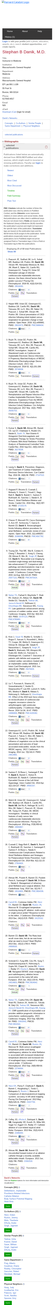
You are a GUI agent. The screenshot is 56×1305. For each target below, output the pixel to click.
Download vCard (9, 112)
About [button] (25, 31)
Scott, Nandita (10, 1295)
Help (40, 31)
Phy (22, 293)
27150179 (22, 506)
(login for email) (23, 112)
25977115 (13, 578)
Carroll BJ (13, 902)
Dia (22, 626)
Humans (15, 296)
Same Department (12, 126)
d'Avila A (22, 1119)
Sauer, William (10, 1244)
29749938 (19, 369)
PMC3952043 (14, 1024)
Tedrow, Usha (10, 1239)
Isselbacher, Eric (11, 1290)
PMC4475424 (31, 578)
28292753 (13, 411)
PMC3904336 (37, 891)
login (38, 163)
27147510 (40, 475)
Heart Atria (8, 1201)
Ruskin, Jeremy (11, 1217)
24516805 (19, 891)
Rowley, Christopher (12, 1269)
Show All (12, 252)
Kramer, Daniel (10, 1242)
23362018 (28, 1161)
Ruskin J (24, 1091)
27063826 (19, 863)
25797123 (23, 617)
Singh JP (32, 556)
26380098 (19, 536)
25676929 (30, 669)
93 (29, 1027)
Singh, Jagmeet (11, 1226)
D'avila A (24, 969)
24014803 (13, 982)
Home (10, 31)
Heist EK (12, 1086)
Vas (22, 417)
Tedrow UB (33, 600)
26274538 (19, 449)
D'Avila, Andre (10, 1223)
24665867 (19, 827)
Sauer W (19, 637)
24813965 (13, 755)
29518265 (19, 286)
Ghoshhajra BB (15, 606)
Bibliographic (11, 141)
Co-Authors (21, 123)
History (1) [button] (10, 37)
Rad (22, 584)
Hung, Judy (9, 1287)
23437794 (31, 1102)
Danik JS (21, 433)
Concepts (9, 123)
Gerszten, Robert (11, 1271)
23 (29, 1136)
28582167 (31, 786)
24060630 (13, 946)
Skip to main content (12, 3)
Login (5, 41)
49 (29, 540)
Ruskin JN (36, 905)
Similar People (34, 123)
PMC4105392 (31, 713)
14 (29, 716)
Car (17, 293)
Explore (8, 1206)
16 (29, 290)
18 (29, 758)
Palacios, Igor (10, 1293)
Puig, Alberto (9, 1263)
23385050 (19, 1133)
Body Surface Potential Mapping (18, 1199)
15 (29, 672)
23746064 (19, 1068)
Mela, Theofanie (11, 1220)
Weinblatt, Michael (12, 1274)
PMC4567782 (37, 536)
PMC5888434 (37, 325)
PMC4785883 (14, 619)
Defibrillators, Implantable (15, 1191)
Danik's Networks (9, 118)
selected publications (14, 134)
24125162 (39, 918)
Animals (15, 587)
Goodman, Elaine (11, 1266)
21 (29, 414)
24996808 (13, 713)
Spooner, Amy (10, 1298)
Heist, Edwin (9, 1215)
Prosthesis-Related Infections (17, 1193)
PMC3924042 (31, 982)
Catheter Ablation (11, 1196)
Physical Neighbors (31, 126)
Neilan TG (13, 595)
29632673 (19, 325)
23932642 (22, 1021)
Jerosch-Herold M (16, 603)
